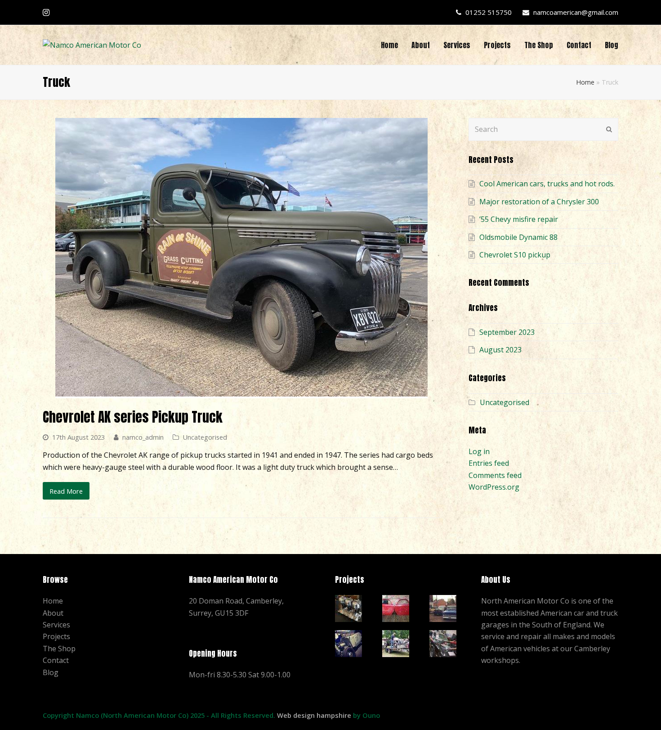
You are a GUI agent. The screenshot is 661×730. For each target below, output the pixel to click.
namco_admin (143, 437)
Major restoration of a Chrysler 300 (539, 202)
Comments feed (495, 475)
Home (585, 82)
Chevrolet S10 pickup (514, 255)
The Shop (59, 648)
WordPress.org (494, 487)
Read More (66, 491)
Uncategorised (205, 437)
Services (56, 625)
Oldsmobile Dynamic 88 (518, 237)
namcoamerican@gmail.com (575, 12)
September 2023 (507, 332)
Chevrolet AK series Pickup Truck (133, 417)
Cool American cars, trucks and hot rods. (547, 184)
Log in (479, 451)
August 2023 (500, 350)
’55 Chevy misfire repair (518, 219)
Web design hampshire (314, 715)
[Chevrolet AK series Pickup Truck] (241, 392)
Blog (50, 672)
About (53, 613)
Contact (56, 660)
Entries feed (489, 463)
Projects (56, 636)
